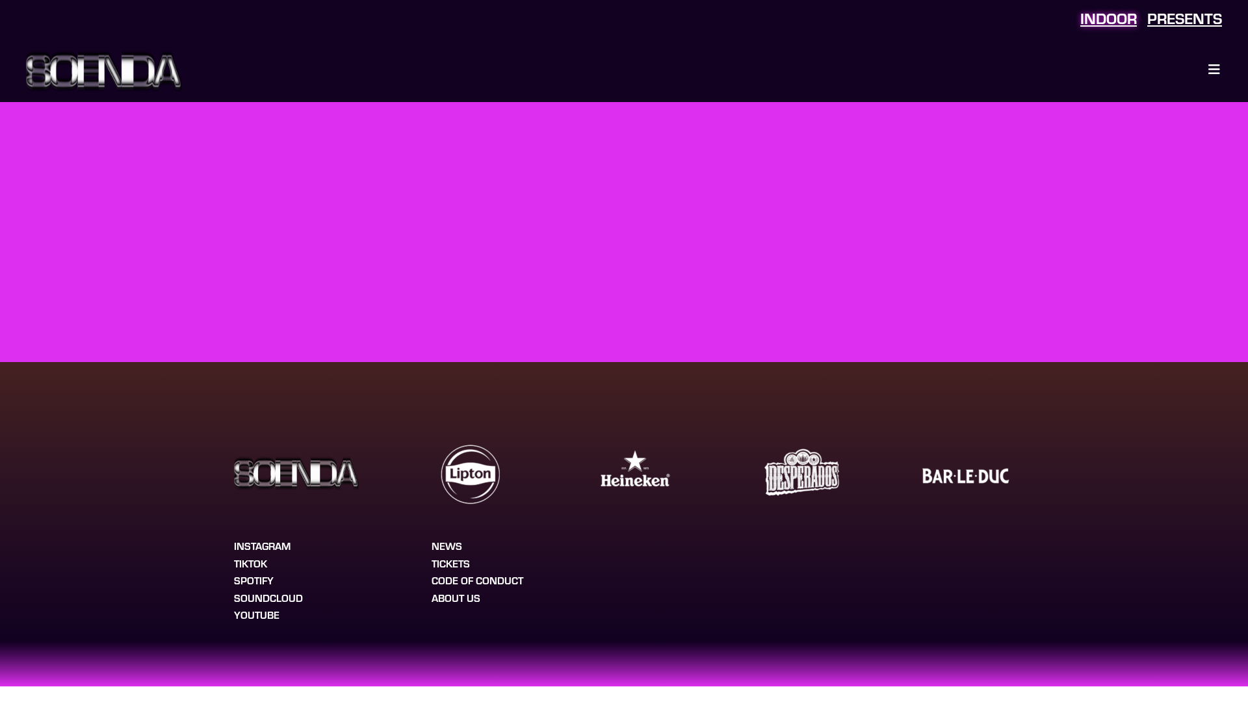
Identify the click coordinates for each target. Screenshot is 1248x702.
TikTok (250, 563)
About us (456, 597)
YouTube (257, 614)
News (447, 545)
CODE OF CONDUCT (477, 580)
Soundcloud (268, 597)
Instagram (262, 545)
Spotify (254, 580)
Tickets (451, 563)
